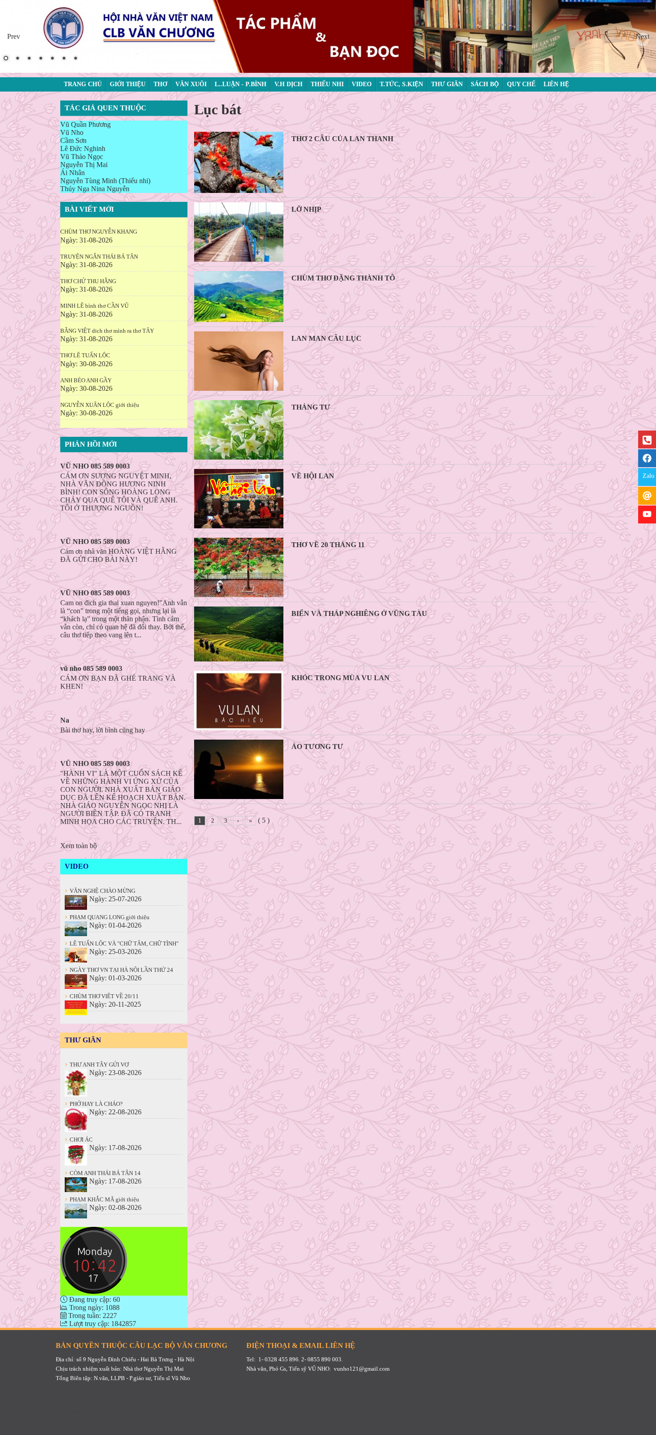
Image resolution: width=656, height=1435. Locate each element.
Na (64, 720)
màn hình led (74, 1412)
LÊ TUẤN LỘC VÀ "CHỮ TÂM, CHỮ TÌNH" (122, 943)
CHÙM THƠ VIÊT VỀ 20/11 (102, 996)
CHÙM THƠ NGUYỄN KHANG (98, 231)
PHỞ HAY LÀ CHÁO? (94, 1103)
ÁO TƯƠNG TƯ (317, 746)
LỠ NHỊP (306, 209)
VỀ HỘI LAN (312, 476)
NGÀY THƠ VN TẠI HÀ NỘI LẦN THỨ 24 (119, 969)
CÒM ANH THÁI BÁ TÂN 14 (103, 1173)
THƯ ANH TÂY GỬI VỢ (97, 1064)
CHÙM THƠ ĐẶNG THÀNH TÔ (343, 278)
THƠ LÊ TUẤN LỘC (85, 355)
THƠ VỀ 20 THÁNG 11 (328, 544)
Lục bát (217, 109)
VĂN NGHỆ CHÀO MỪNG (100, 890)
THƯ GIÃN (83, 1040)
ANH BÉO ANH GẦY (86, 380)
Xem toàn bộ (78, 845)
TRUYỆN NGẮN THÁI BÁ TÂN (99, 256)
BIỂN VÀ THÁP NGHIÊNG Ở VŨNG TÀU (359, 613)
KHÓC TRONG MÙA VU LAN (340, 678)
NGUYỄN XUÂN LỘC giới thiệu (99, 405)
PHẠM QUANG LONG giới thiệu (107, 917)
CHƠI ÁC (79, 1139)
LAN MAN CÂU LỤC (326, 338)
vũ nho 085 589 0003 (91, 668)
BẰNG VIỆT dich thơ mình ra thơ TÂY (107, 330)
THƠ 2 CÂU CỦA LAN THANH (342, 138)
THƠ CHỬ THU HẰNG (88, 281)
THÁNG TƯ (310, 407)
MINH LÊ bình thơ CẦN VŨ (94, 305)
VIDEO (76, 866)
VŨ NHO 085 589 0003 (95, 466)
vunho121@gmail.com (362, 1368)
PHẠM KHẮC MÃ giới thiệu (102, 1199)
